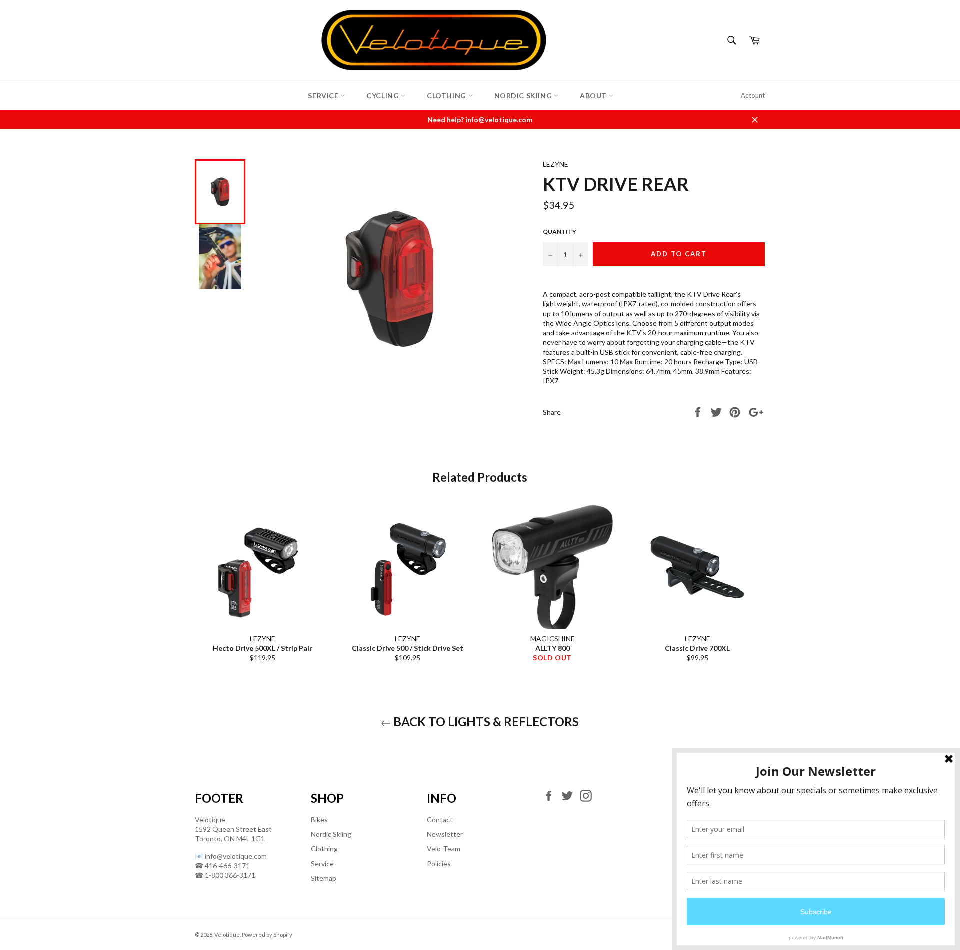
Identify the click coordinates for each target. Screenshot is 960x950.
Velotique (227, 934)
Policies (439, 863)
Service (324, 95)
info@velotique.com (236, 856)
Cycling (383, 95)
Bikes (319, 819)
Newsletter (445, 834)
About (594, 95)
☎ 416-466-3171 (222, 865)
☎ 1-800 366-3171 (225, 875)
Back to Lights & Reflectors (485, 721)
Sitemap (323, 878)
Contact (440, 819)
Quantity (559, 231)
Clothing (447, 95)
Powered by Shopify (267, 934)
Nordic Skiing (524, 95)
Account (753, 95)
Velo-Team (443, 848)
